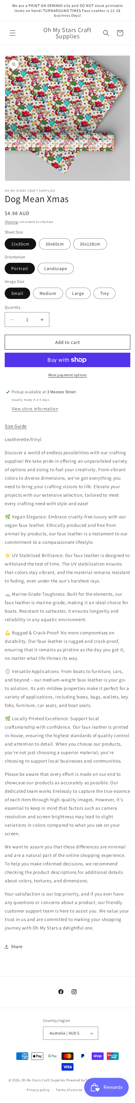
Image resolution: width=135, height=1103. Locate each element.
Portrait (19, 268)
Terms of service (69, 1090)
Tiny (104, 293)
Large (78, 293)
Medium (48, 293)
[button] (12, 33)
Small (17, 293)
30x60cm (55, 244)
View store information (35, 408)
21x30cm (20, 244)
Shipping (11, 222)
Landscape (55, 268)
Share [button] (17, 946)
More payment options (67, 374)
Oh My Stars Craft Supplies (43, 1080)
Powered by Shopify (82, 1080)
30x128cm (90, 244)
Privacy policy (38, 1090)
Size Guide (16, 426)
